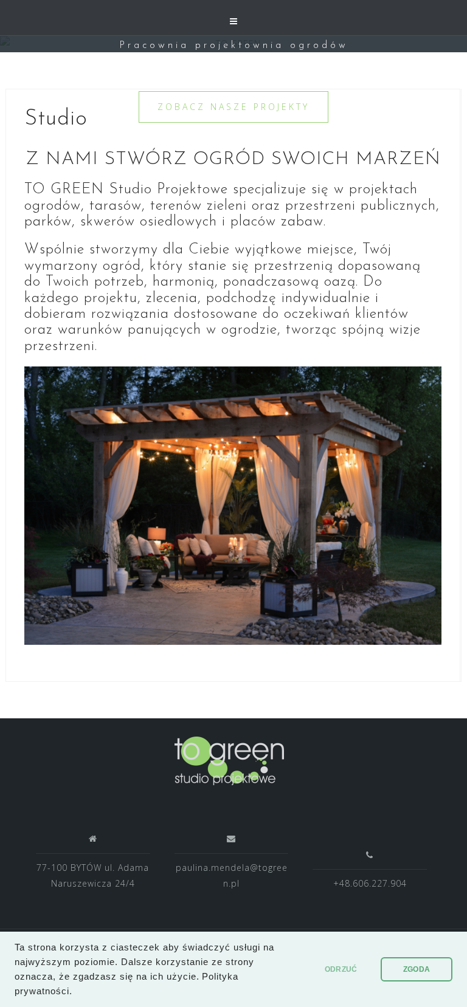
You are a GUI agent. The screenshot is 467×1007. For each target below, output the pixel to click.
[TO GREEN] (229, 760)
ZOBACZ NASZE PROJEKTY (233, 106)
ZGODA (416, 969)
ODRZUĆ (341, 969)
